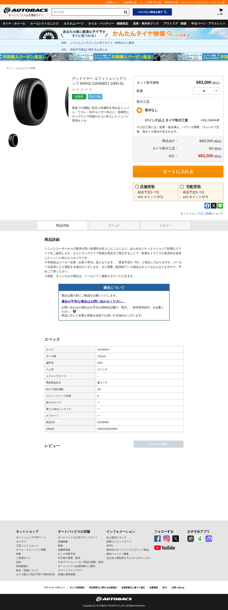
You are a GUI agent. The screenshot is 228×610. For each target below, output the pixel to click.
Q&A (18, 562)
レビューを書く (159, 444)
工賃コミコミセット (27, 545)
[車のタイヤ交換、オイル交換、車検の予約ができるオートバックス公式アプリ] (190, 538)
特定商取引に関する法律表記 (103, 587)
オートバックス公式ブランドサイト (201, 2)
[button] (12, 140)
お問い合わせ (178, 587)
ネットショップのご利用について (201, 213)
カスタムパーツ (74, 23)
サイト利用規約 (77, 587)
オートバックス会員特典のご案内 (76, 566)
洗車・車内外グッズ (146, 23)
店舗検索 (128, 2)
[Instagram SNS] (166, 538)
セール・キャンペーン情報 (31, 549)
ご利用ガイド (112, 2)
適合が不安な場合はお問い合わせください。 (93, 301)
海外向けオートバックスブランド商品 (127, 549)
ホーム (9, 68)
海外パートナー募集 (117, 553)
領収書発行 (22, 566)
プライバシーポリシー (54, 587)
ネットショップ (27, 531)
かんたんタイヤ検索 (25, 68)
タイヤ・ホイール (13, 23)
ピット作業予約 (148, 2)
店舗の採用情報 (66, 574)
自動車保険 (64, 549)
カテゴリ (21, 541)
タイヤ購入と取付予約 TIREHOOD (35, 574)
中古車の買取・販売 (69, 557)
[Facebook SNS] (157, 538)
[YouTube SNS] (164, 548)
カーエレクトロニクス (44, 23)
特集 (18, 553)
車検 (60, 545)
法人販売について (116, 537)
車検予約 (169, 2)
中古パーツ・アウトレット (208, 23)
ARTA (109, 545)
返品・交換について (27, 570)
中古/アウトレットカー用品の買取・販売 (80, 562)
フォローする (163, 531)
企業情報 (153, 587)
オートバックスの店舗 (74, 531)
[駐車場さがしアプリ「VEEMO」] (199, 538)
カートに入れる (178, 171)
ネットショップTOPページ (31, 537)
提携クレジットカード (118, 541)
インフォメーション (120, 531)
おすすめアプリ (198, 531)
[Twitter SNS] (175, 538)
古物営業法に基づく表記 (133, 587)
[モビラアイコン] (209, 538)
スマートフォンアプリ (70, 570)
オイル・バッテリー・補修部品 (108, 23)
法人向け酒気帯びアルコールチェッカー (128, 557)
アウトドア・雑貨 (175, 23)
